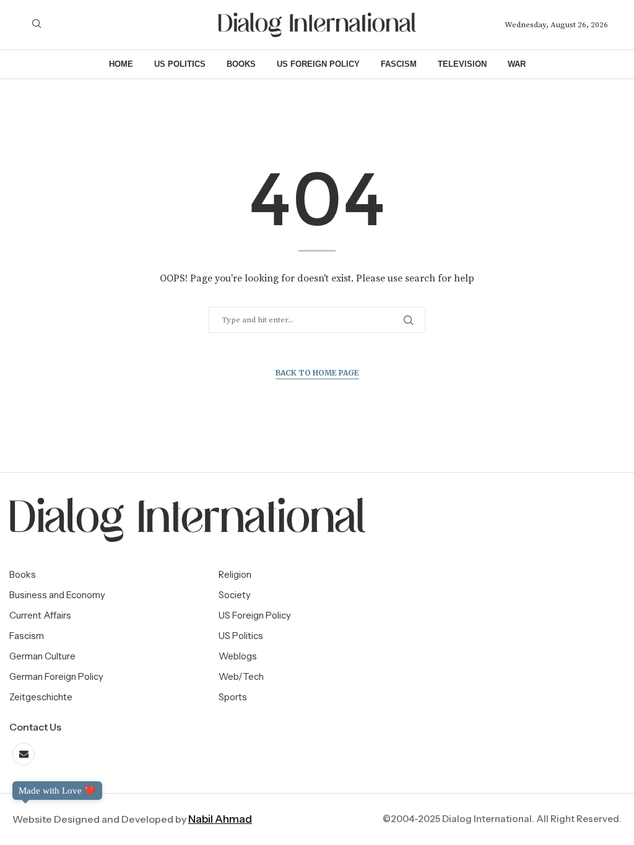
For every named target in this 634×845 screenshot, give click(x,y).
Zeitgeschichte (40, 696)
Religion (235, 574)
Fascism (399, 64)
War (517, 64)
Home (121, 64)
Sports (233, 696)
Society (235, 594)
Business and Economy (57, 594)
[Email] (23, 754)
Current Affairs (40, 615)
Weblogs (238, 656)
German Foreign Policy (56, 676)
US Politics (180, 64)
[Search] (36, 24)
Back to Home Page (317, 372)
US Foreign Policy (318, 64)
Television (462, 64)
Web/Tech (241, 676)
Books (241, 64)
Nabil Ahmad (220, 819)
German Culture (42, 656)
